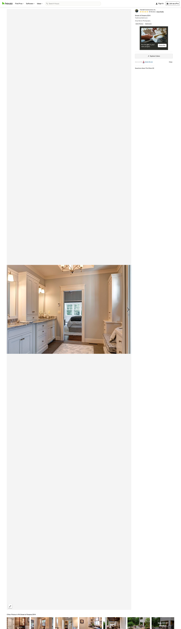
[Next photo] (128, 309)
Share (65, 606)
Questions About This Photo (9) (144, 68)
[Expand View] (10, 606)
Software (29, 4)
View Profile (160, 12)
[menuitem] (19, 3)
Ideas (39, 4)
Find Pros (18, 4)
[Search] (47, 3)
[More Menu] (128, 606)
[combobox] (73, 3)
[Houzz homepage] (7, 3)
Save (75, 606)
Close (170, 62)
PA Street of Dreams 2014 (27, 614)
